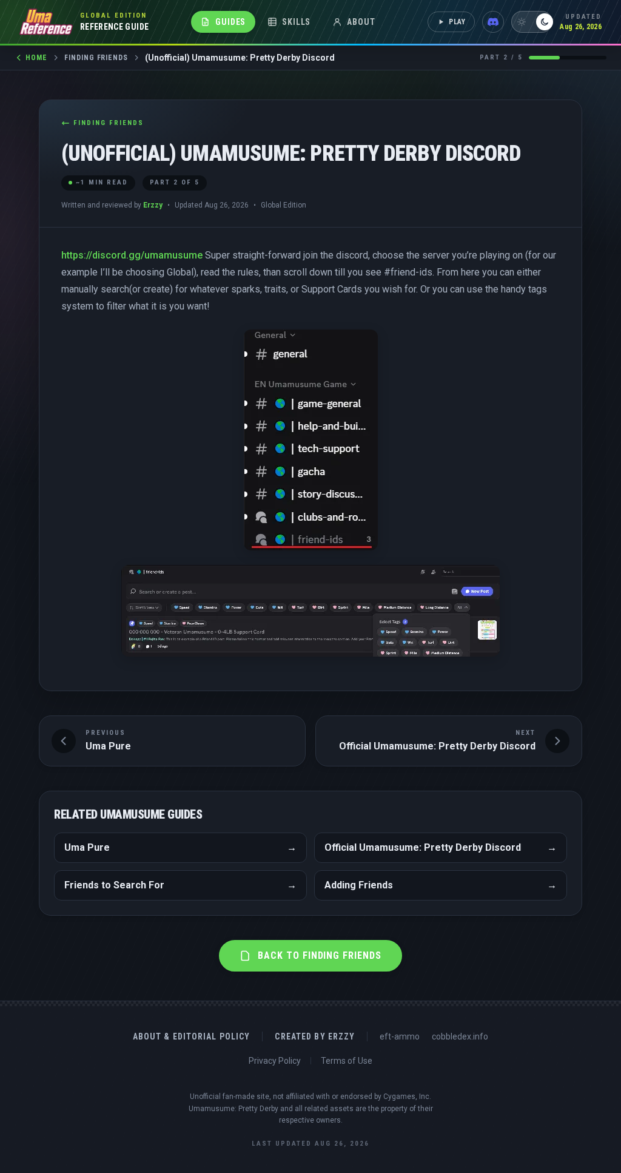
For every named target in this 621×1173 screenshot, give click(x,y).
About (361, 22)
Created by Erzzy (315, 1036)
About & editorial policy (191, 1036)
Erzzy (153, 205)
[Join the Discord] (493, 22)
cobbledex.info (460, 1036)
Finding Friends (96, 57)
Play (457, 22)
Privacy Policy (275, 1061)
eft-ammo (400, 1036)
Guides (230, 22)
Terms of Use (346, 1061)
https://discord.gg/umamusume (132, 255)
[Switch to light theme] (531, 22)
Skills (296, 22)
